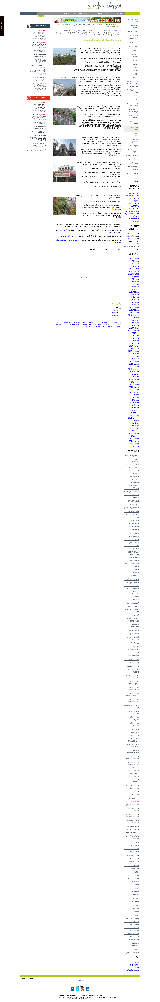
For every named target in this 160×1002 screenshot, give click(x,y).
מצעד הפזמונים (133, 855)
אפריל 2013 (134, 403)
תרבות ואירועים (132, 159)
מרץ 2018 (135, 325)
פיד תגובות (135, 967)
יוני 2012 (135, 423)
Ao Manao (135, 643)
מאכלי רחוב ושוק (132, 805)
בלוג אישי (135, 729)
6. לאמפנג (135, 600)
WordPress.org (133, 970)
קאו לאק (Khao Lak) (132, 91)
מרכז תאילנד (133, 35)
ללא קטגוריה (134, 798)
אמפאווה (135, 60)
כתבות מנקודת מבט (131, 795)
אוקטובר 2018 (133, 312)
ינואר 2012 (135, 436)
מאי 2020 (135, 282)
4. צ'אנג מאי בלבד (132, 548)
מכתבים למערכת (81, 13)
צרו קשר (66, 13)
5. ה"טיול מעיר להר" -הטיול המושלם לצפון (133, 554)
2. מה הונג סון (133, 501)
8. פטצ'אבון (134, 634)
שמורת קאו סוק (133, 949)
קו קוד (136, 912)
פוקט (137, 872)
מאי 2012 (135, 426)
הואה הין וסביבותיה (134, 69)
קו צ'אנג (136, 908)
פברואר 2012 (134, 433)
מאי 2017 (135, 338)
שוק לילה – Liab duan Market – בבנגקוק (133, 218)
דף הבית (118, 13)
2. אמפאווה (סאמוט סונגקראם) (84, 31)
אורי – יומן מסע (133, 659)
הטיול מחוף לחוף (67, 236)
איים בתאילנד (133, 50)
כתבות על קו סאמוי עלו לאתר (39, 51)
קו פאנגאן (135, 902)
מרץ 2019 (135, 300)
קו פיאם (136, 905)
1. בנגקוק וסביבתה (132, 456)
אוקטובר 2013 (133, 390)
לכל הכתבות (33, 94)
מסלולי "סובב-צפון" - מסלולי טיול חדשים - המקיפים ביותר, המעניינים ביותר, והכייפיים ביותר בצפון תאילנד (38, 35)
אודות (108, 13)
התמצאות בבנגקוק (134, 140)
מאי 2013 (135, 400)
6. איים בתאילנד (133, 579)
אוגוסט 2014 (134, 372)
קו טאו (136, 885)
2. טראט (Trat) (133, 497)
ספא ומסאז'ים (133, 862)
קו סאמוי (135, 898)
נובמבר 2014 (134, 364)
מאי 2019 (135, 294)
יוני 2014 (135, 377)
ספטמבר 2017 (133, 330)
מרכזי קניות (134, 858)
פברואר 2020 (134, 287)
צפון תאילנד (134, 43)
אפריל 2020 (134, 284)
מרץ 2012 (135, 431)
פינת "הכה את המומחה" (133, 168)
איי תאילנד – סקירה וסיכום (133, 110)
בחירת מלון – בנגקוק (133, 135)
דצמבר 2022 (134, 269)
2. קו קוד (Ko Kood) (131, 508)
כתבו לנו (129, 234)
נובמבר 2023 (134, 264)
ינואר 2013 (135, 410)
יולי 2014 (135, 374)
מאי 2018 (135, 323)
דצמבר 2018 (134, 307)
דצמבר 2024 (134, 258)
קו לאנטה (135, 891)
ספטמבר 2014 (133, 369)
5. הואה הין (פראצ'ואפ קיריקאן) (93, 33)
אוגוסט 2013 (134, 392)
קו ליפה (136, 895)
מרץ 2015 (135, 359)
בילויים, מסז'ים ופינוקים (133, 150)
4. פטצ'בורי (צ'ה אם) (76, 25)
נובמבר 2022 (134, 271)
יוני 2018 (135, 320)
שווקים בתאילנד (133, 936)
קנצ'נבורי (135, 64)
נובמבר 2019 (134, 292)
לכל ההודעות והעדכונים (37, 150)
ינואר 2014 (135, 382)
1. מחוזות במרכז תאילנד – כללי (109, 31)
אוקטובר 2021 (133, 274)
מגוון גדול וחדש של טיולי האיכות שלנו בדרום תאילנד (39, 79)
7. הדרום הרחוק (133, 603)
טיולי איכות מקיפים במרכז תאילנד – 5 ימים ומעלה (132, 764)
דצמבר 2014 (134, 361)
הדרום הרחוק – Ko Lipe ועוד (132, 104)
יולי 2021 (135, 276)
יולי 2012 (135, 421)
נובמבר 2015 (134, 348)
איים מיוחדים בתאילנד (133, 55)
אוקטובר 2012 (133, 415)
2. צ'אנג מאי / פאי (132, 504)
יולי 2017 (135, 333)
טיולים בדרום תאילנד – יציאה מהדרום (133, 779)
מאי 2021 (135, 279)
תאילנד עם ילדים (134, 128)
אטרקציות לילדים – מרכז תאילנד (98, 35)
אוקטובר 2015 (133, 351)
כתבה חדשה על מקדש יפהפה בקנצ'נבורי (40, 60)
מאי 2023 (135, 266)
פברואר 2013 (134, 408)
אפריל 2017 (134, 341)
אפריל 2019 (134, 297)
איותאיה (135, 78)
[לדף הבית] (80, 11)
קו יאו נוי (136, 888)
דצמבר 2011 (134, 439)
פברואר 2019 (134, 302)
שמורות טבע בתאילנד (133, 116)
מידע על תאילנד (132, 163)
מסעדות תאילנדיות (132, 852)
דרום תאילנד (133, 39)
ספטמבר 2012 (133, 418)
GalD (23, 978)
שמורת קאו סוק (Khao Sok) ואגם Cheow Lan (132, 83)
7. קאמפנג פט (133, 615)
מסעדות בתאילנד (132, 155)
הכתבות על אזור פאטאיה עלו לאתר (39, 55)
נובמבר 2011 (134, 441)
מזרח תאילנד (133, 46)
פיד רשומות (134, 965)
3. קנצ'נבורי (134, 530)
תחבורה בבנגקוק (132, 953)
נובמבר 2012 (134, 413)
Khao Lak (135, 646)
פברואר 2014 (134, 379)
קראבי (136, 96)
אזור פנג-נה (134, 100)
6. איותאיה (135, 576)
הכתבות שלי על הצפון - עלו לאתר (38, 66)
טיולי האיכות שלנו (133, 20)
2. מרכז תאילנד (91, 25)
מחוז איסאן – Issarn (133, 122)
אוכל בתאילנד (133, 656)
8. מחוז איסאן (134, 630)
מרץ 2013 (135, 405)
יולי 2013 (135, 395)
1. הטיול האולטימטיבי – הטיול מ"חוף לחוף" (132, 461)
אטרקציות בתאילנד (134, 26)
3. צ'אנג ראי (134, 520)
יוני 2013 (135, 397)
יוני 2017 (135, 336)
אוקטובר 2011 (133, 444)
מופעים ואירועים (133, 826)
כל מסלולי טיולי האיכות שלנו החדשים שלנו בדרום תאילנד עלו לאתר (38, 72)
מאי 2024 (135, 261)
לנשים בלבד (134, 801)
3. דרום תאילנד (133, 511)
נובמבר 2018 (134, 310)
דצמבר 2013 (134, 385)
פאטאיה (135, 74)
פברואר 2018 (134, 328)
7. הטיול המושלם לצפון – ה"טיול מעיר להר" (131, 609)
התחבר (136, 962)
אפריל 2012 (134, 428)
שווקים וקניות (133, 146)
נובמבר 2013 (134, 387)
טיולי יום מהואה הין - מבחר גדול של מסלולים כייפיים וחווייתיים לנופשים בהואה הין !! (38, 87)
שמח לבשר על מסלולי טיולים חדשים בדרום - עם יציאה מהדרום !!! (39, 45)
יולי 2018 (135, 318)
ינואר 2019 (135, 305)
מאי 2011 (135, 446)
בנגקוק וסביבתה (132, 31)
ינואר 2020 (135, 289)
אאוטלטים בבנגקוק (132, 214)
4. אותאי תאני (134, 533)
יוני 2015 (135, 354)
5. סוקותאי (135, 572)
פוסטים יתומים (133, 868)
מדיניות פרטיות (132, 173)
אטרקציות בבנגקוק (132, 666)
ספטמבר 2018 (133, 315)
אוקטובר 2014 (133, 366)
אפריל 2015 (134, 356)
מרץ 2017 (135, 343)
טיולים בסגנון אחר (132, 785)
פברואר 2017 (134, 346)
